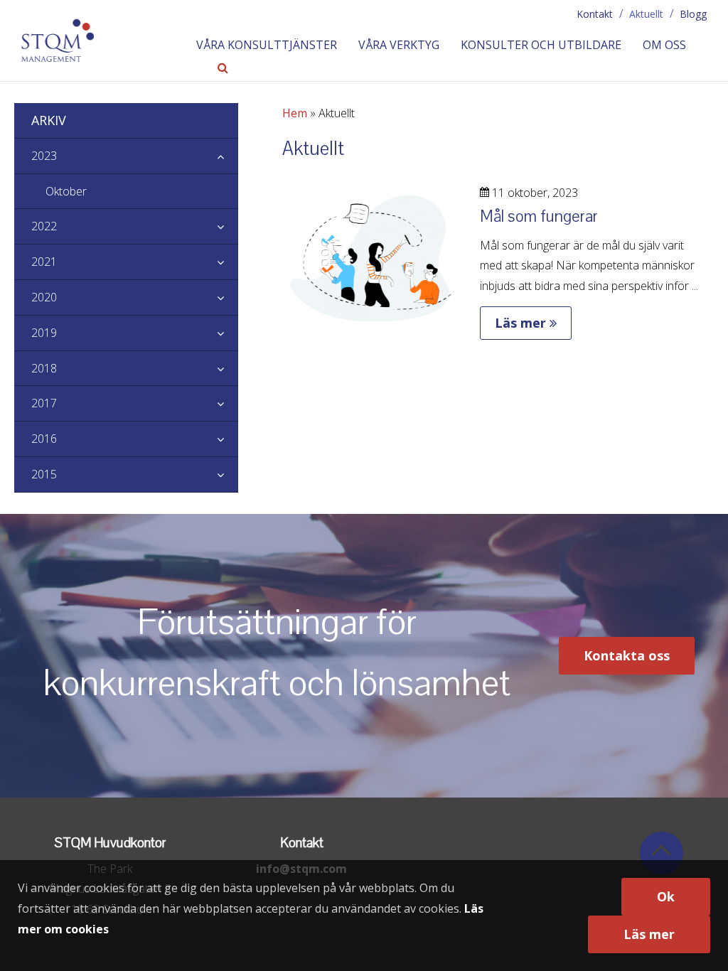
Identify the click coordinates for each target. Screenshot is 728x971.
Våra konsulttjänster (266, 45)
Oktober (66, 191)
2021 (44, 261)
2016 (44, 438)
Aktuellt (646, 14)
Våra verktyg (398, 45)
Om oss (664, 45)
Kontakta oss (627, 655)
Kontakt (595, 14)
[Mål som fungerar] (372, 337)
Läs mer (522, 322)
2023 (44, 155)
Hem (294, 113)
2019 (44, 332)
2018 (44, 368)
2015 (44, 474)
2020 (44, 297)
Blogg (693, 14)
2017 (44, 403)
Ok (666, 896)
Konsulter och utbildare (541, 45)
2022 (44, 226)
